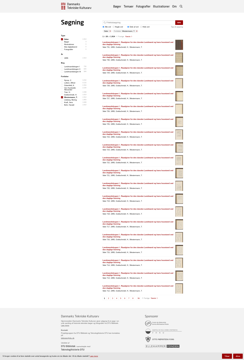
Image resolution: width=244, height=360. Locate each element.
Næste (128, 36)
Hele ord (146, 27)
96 (139, 298)
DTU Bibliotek (68, 346)
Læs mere (65, 325)
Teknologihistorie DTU (72, 349)
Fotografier (143, 6)
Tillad (227, 356)
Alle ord (108, 27)
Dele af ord (134, 27)
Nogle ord (119, 27)
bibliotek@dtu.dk (67, 338)
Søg (179, 23)
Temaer (128, 6)
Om (174, 6)
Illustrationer (161, 6)
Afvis (238, 356)
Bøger (117, 6)
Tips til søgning (177, 27)
